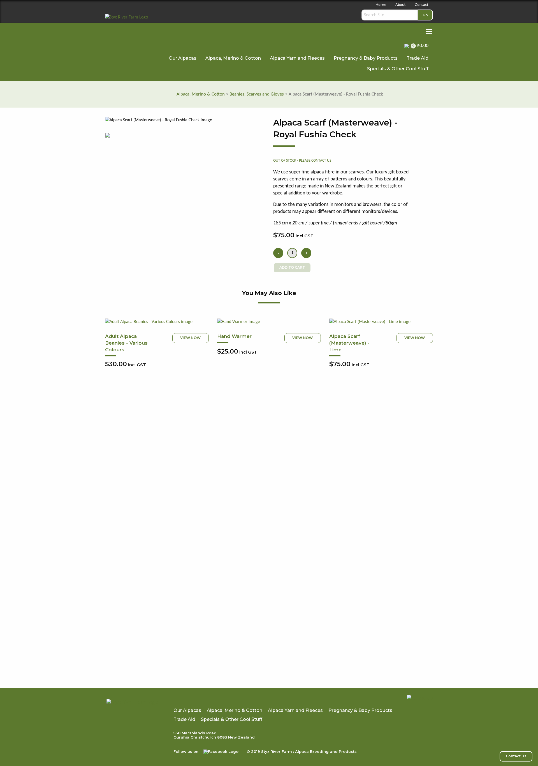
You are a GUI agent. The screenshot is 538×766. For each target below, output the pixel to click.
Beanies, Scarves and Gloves (256, 94)
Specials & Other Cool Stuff (397, 68)
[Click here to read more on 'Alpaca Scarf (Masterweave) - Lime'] (381, 322)
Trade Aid (417, 58)
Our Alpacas (182, 58)
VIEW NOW (190, 338)
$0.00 (420, 45)
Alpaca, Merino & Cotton (233, 58)
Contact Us (516, 756)
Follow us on (186, 751)
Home (381, 5)
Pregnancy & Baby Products (366, 58)
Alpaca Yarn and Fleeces (297, 58)
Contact (421, 5)
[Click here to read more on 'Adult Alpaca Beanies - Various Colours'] (157, 322)
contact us (321, 161)
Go (425, 15)
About (400, 5)
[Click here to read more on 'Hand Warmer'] (269, 322)
